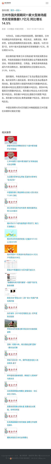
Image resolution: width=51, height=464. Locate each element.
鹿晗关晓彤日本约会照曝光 (17, 437)
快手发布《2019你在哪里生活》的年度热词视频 (22, 314)
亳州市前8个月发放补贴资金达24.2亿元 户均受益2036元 (22, 255)
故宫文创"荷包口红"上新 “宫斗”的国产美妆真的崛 (22, 299)
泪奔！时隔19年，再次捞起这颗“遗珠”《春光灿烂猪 (21, 345)
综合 (18, 10)
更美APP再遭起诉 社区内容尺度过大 (21, 270)
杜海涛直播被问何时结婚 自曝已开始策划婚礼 (22, 423)
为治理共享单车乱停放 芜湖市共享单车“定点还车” (22, 178)
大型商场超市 (35, 117)
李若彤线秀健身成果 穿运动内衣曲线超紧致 (22, 330)
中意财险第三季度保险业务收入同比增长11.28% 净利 (22, 193)
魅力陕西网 (23, 456)
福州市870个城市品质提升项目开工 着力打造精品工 (22, 224)
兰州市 (17, 117)
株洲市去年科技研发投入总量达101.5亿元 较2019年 (22, 240)
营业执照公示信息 (18, 458)
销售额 (45, 117)
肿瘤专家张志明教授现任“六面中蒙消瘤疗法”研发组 (22, 147)
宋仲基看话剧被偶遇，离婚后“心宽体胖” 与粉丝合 (22, 377)
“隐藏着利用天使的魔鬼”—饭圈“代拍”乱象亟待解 (22, 283)
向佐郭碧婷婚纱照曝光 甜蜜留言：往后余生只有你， (22, 392)
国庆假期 (25, 117)
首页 (12, 10)
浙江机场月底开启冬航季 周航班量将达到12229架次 (22, 209)
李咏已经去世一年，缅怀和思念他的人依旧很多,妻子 (22, 361)
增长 (4, 120)
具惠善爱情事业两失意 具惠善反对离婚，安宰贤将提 (21, 408)
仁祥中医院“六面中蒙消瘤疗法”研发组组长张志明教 (22, 162)
